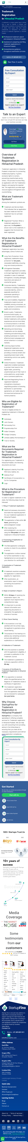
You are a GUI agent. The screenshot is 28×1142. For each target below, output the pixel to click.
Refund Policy (17, 1115)
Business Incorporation (9, 1087)
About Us (5, 1113)
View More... (6, 1026)
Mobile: (15, 1032)
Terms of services (16, 1113)
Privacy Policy (6, 1115)
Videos (4, 1103)
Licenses (4, 1089)
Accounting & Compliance (10, 1094)
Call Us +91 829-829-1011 (14, 57)
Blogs (3, 1101)
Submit (15, 95)
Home (3, 6)
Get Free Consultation (15, 107)
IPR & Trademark (9, 6)
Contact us (5, 1106)
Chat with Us (14, 795)
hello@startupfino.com (9, 1038)
